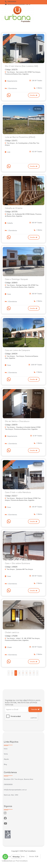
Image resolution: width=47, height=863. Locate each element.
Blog (5, 764)
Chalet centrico (12, 633)
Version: (33, 856)
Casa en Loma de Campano (17, 350)
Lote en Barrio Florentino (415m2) (20, 137)
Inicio (5, 749)
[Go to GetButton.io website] (5, 860)
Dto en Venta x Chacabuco (17, 421)
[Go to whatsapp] (5, 856)
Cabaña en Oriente (13, 208)
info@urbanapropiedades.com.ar (18, 4)
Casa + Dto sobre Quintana (17, 563)
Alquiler (6, 759)
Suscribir (34, 709)
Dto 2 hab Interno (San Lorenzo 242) (21, 66)
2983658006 (11, 1)
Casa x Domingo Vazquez (16, 279)
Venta (6, 754)
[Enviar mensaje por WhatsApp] (9, 95)
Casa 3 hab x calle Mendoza (18, 492)
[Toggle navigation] (43, 14)
